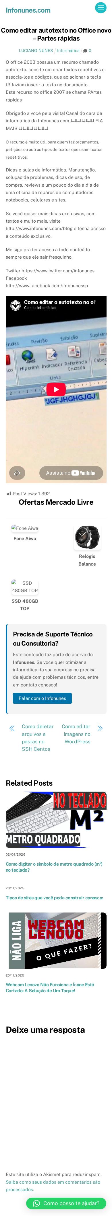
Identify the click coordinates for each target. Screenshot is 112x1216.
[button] (66, 1203)
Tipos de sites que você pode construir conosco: (54, 897)
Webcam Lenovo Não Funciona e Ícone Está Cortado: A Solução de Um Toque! (50, 987)
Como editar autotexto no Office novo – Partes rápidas (56, 34)
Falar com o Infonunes (42, 698)
